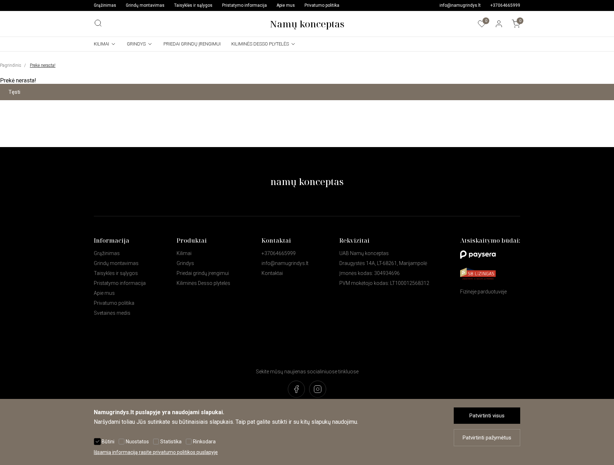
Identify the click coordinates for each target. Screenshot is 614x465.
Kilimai (101, 44)
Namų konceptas (307, 24)
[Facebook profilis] (296, 389)
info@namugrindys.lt (460, 5)
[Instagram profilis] (317, 389)
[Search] (98, 23)
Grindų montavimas (145, 5)
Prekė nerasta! (42, 65)
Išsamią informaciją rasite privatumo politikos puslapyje (156, 452)
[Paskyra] (499, 24)
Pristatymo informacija (244, 5)
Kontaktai (272, 273)
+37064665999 (505, 5)
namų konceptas (307, 181)
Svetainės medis (112, 313)
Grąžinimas (105, 5)
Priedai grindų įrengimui (192, 44)
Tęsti (14, 92)
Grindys (136, 44)
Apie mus (285, 5)
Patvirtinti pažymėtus (487, 437)
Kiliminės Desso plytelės (260, 44)
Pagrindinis (10, 65)
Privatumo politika (322, 5)
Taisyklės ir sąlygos (193, 5)
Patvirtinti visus (487, 415)
